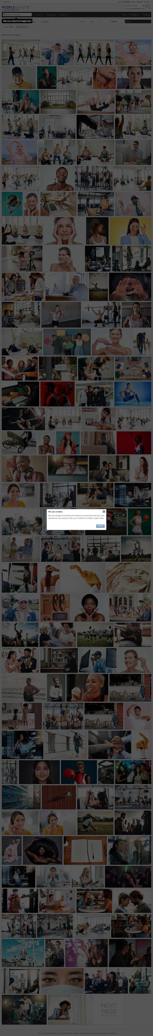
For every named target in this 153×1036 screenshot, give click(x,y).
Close (100, 526)
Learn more (99, 518)
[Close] (104, 511)
